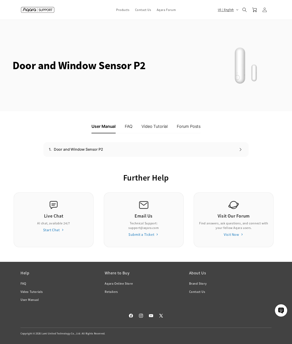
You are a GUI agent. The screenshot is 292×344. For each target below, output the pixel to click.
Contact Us (197, 292)
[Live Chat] (281, 310)
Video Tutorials (32, 292)
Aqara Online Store (119, 283)
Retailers (111, 292)
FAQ (23, 283)
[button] (122, 10)
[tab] (103, 126)
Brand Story (198, 283)
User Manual (30, 300)
